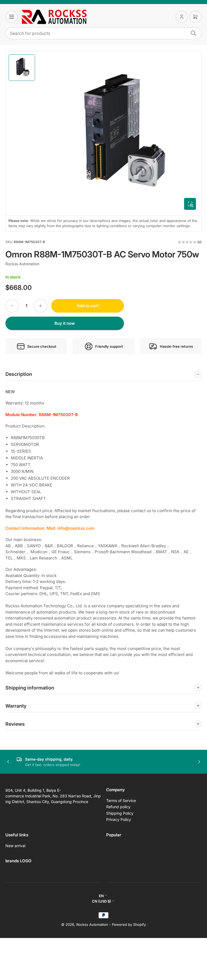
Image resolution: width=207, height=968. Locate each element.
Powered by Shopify (129, 924)
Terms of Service (121, 800)
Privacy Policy (118, 819)
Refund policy (118, 806)
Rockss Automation (22, 263)
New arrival (15, 845)
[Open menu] (11, 17)
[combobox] (103, 33)
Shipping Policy (119, 813)
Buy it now (64, 323)
